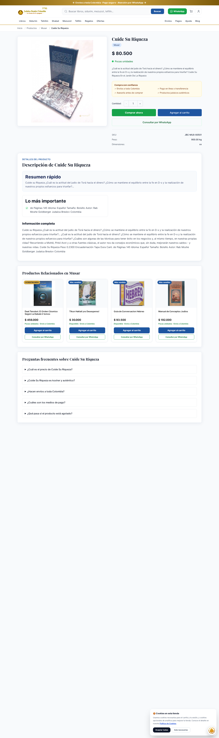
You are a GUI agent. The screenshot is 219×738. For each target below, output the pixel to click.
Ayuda (188, 21)
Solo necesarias (181, 730)
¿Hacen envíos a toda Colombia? (45, 391)
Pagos (178, 21)
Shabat (55, 21)
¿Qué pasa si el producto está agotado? (49, 413)
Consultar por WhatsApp (157, 122)
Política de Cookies (168, 723)
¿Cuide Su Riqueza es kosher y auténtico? (51, 380)
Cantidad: (116, 103)
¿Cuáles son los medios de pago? (46, 402)
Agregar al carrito (180, 112)
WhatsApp (179, 11)
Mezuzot (67, 21)
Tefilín (78, 21)
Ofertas (100, 21)
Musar (117, 45)
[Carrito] (191, 11)
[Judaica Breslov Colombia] (38, 11)
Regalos (89, 21)
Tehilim (44, 21)
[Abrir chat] (211, 730)
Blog (197, 21)
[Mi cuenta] (198, 11)
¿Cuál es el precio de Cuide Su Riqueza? (49, 369)
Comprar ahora (134, 112)
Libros (22, 21)
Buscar (157, 11)
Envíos (168, 21)
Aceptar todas (161, 730)
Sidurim (33, 21)
